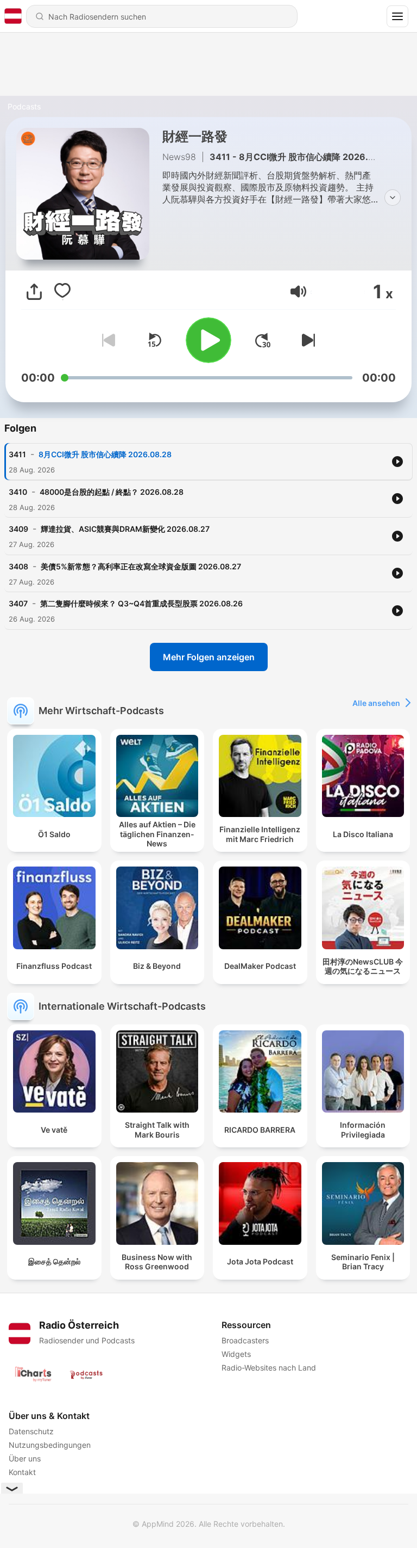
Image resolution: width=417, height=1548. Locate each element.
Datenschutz (31, 1431)
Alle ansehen (376, 703)
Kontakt (22, 1472)
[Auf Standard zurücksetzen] (154, 340)
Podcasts (24, 106)
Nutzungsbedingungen (50, 1444)
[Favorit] (62, 292)
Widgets (236, 1354)
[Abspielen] (208, 340)
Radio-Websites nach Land (269, 1367)
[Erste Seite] (263, 340)
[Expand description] (392, 197)
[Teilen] (34, 292)
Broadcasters (245, 1340)
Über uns (25, 1458)
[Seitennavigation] (397, 16)
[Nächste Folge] (306, 340)
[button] (298, 291)
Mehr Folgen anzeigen (209, 657)
